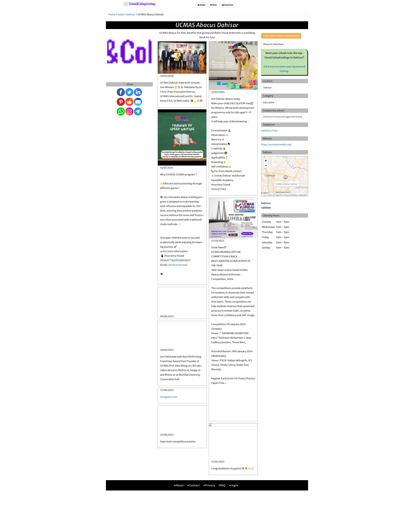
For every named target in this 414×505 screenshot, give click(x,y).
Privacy (210, 485)
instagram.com (168, 396)
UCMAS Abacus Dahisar (286, 183)
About (179, 485)
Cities (214, 5)
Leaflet (269, 195)
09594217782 (269, 130)
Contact (194, 485)
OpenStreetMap (291, 195)
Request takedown (273, 44)
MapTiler (279, 195)
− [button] (266, 165)
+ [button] (266, 161)
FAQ (222, 485)
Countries (228, 5)
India (121, 14)
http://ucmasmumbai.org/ (276, 144)
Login (234, 485)
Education (268, 102)
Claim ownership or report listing (281, 35)
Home (202, 5)
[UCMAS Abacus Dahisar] (286, 177)
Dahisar (130, 14)
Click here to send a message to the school (282, 117)
